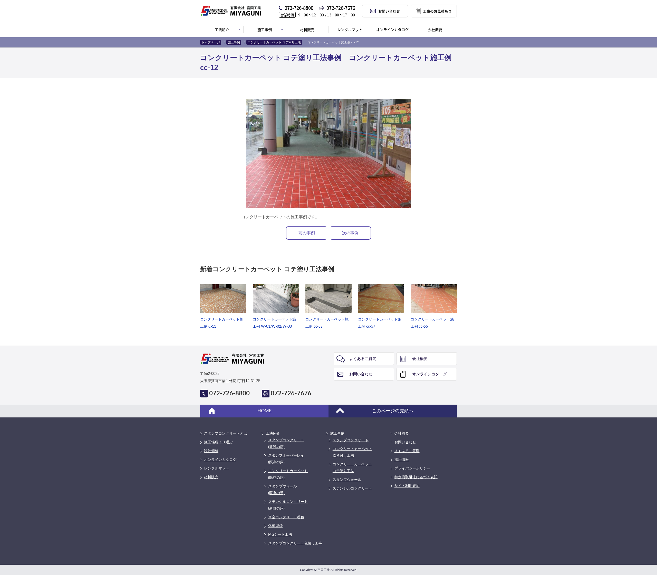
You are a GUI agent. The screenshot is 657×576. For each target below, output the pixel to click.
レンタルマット (216, 468)
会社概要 (420, 359)
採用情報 (401, 460)
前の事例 (306, 233)
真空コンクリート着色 (286, 517)
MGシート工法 (280, 534)
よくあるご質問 (362, 359)
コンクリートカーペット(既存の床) (288, 474)
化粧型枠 (275, 526)
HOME (264, 411)
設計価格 (211, 451)
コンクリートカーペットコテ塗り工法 (352, 468)
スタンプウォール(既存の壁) (282, 490)
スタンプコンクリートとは (225, 433)
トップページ (210, 42)
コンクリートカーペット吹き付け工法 (352, 452)
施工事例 (234, 42)
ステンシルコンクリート (352, 488)
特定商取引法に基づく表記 (416, 477)
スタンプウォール (347, 480)
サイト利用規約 (407, 486)
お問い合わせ (360, 374)
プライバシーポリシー (412, 468)
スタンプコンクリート (351, 440)
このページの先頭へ (392, 411)
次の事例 (350, 233)
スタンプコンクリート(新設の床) (286, 443)
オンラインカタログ (429, 374)
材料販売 (211, 477)
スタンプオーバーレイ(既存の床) (286, 459)
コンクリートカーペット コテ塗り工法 (274, 42)
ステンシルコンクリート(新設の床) (288, 505)
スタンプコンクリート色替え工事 (295, 543)
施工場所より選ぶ (218, 442)
